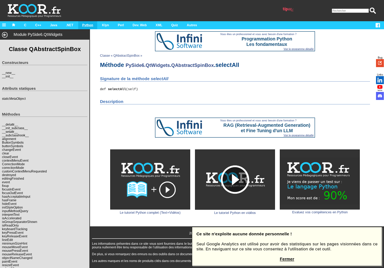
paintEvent (9, 261)
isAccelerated (11, 218)
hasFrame (9, 200)
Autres (192, 25)
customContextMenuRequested (24, 171)
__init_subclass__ (15, 128)
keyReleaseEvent (14, 236)
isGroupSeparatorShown (19, 222)
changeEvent (11, 149)
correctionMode (13, 167)
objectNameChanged (17, 258)
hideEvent (9, 204)
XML (159, 25)
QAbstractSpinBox (192, 65)
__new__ (8, 73)
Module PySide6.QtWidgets (38, 34)
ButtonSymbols (13, 142)
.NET (69, 25)
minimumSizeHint (14, 243)
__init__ (7, 76)
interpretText (10, 214)
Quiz (174, 25)
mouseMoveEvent (15, 247)
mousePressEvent (15, 250)
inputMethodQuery (15, 211)
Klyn (105, 25)
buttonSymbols (12, 146)
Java (53, 25)
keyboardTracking (14, 229)
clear (5, 153)
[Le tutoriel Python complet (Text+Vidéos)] (150, 179)
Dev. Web (140, 25)
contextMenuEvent (15, 160)
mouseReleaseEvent (17, 254)
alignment (9, 139)
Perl (121, 25)
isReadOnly (10, 225)
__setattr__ (10, 131)
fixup (5, 185)
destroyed (9, 175)
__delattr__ (10, 124)
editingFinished (13, 178)
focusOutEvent (12, 193)
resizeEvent (10, 265)
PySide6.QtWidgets (148, 65)
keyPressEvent (12, 232)
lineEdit (7, 240)
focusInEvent (11, 189)
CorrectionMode (13, 164)
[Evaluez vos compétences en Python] (320, 179)
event (6, 182)
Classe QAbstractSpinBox (45, 49)
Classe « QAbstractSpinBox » (121, 55)
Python (87, 25)
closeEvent (10, 157)
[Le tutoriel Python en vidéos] (235, 179)
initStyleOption (12, 207)
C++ (38, 25)
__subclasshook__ (15, 135)
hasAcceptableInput (16, 196)
